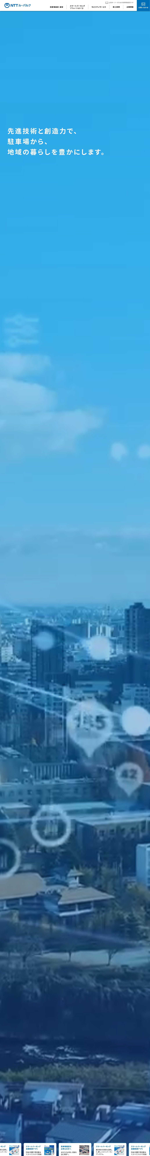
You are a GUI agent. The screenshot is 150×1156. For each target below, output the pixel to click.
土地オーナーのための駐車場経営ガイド (121, 2)
